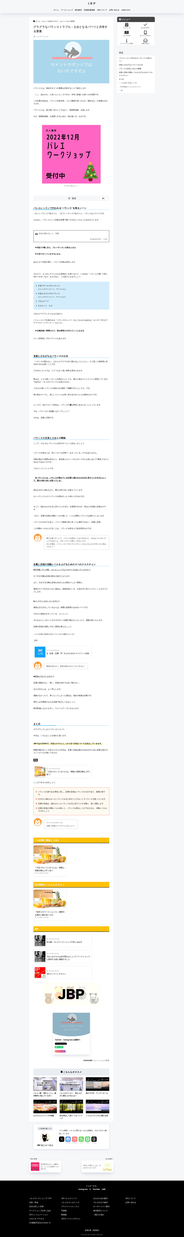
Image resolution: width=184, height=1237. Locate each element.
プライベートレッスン (70, 1206)
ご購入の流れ (98, 1214)
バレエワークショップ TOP (40, 1198)
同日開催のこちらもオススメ (130, 87)
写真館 (64, 1210)
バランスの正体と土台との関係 (130, 69)
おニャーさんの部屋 (101, 1060)
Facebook (68, 1142)
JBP (92, 3)
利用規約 (96, 1230)
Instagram (75, 1142)
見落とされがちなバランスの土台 (131, 65)
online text (125, 10)
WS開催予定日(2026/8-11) (40, 1223)
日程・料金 (33, 1202)
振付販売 (78, 10)
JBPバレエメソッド (69, 1198)
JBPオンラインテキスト (71, 1219)
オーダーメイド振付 (101, 1206)
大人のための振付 (100, 1198)
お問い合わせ (114, 10)
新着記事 (88, 1230)
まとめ (121, 79)
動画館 (64, 1214)
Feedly (81, 1142)
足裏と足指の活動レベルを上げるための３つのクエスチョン (135, 73)
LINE (87, 1142)
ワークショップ (67, 10)
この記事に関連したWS (128, 83)
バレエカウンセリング (70, 1202)
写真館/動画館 (89, 10)
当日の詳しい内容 (36, 1206)
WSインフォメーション (38, 1214)
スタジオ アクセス (36, 1219)
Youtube (96, 1189)
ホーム (56, 10)
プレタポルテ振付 (100, 1202)
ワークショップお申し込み (40, 1210)
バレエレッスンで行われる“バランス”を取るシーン (135, 59)
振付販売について (100, 1210)
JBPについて (102, 10)
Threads (94, 1142)
